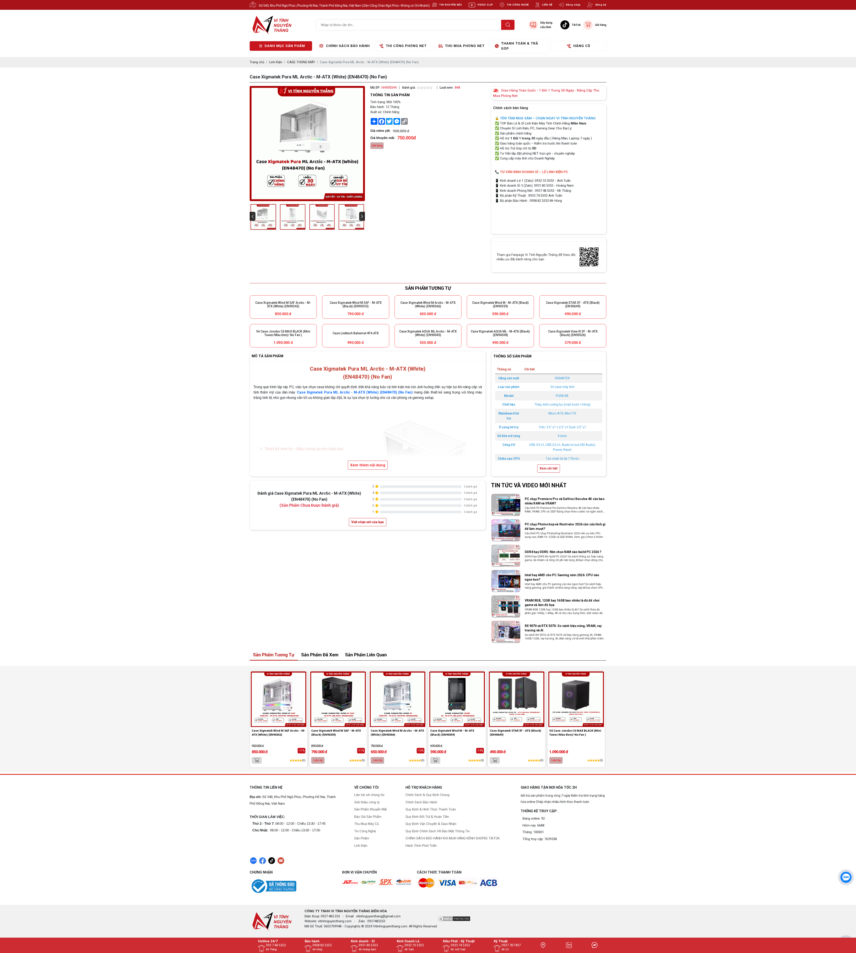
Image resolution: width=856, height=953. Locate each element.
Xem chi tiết (549, 468)
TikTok (576, 25)
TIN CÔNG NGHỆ (518, 4)
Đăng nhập (573, 4)
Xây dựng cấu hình (546, 25)
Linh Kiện (360, 846)
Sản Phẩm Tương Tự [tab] (273, 654)
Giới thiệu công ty (367, 802)
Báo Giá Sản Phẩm (367, 817)
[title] (543, 945)
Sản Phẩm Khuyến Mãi (370, 809)
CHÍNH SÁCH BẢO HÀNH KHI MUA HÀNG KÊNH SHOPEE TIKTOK (452, 838)
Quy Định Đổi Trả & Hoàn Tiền (427, 817)
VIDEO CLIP (485, 4)
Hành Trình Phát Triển (421, 846)
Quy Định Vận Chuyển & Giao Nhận (430, 824)
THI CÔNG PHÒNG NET (406, 46)
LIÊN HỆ (547, 4)
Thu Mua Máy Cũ (366, 824)
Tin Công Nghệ (365, 831)
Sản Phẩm (361, 838)
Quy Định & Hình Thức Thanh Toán (430, 809)
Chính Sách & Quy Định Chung (427, 795)
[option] (549, 505)
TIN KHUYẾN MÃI (450, 4)
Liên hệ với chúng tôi (369, 795)
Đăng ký (600, 4)
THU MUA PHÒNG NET (465, 46)
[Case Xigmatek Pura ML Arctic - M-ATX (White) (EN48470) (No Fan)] (263, 217)
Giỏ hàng (600, 25)
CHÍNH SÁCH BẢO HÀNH (348, 46)
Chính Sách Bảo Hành (421, 802)
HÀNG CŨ (581, 46)
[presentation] (252, 216)
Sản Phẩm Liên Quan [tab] (366, 654)
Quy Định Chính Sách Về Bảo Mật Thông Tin (437, 831)
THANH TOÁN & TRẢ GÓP (519, 46)
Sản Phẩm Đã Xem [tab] (319, 654)
